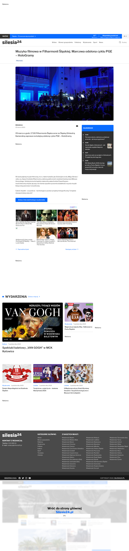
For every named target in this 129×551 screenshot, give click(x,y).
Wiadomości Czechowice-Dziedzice (73, 448)
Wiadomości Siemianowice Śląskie (96, 461)
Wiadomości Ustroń (116, 442)
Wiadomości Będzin (68, 437)
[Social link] (20, 478)
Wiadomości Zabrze (116, 453)
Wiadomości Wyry (115, 450)
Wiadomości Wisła (115, 444)
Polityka (40, 446)
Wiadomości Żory (115, 457)
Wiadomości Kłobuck (92, 437)
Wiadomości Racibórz (92, 453)
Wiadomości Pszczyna (93, 450)
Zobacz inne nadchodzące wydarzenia (31, 200)
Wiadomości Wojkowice (117, 448)
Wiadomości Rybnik (92, 459)
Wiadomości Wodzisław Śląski (119, 446)
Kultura (4, 344)
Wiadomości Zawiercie (117, 455)
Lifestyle (40, 455)
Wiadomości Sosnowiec (93, 464)
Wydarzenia (87, 42)
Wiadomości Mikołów (92, 446)
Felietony (78, 42)
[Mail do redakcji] (77, 126)
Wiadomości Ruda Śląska (94, 457)
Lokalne (35, 385)
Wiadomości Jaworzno (69, 464)
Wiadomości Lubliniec (92, 440)
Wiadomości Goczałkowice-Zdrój (72, 459)
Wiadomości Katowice (69, 466)
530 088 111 (12, 443)
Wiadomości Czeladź (68, 450)
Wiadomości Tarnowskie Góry (119, 437)
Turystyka (41, 453)
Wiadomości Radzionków (94, 455)
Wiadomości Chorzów (68, 444)
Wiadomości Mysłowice (93, 442)
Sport (95, 42)
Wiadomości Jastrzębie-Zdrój (70, 461)
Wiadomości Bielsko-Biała (70, 440)
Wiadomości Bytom (68, 442)
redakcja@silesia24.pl (14, 445)
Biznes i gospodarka (66, 42)
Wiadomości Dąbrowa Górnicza (71, 455)
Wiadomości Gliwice (68, 457)
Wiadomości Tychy (115, 440)
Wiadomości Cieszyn (68, 446)
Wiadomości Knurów (68, 468)
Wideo (54, 42)
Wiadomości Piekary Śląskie (94, 448)
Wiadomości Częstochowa (70, 453)
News (101, 42)
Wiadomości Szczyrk (92, 468)
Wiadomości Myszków (93, 444)
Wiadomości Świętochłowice (95, 466)
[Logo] (12, 43)
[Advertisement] (59, 18)
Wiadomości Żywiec (116, 459)
